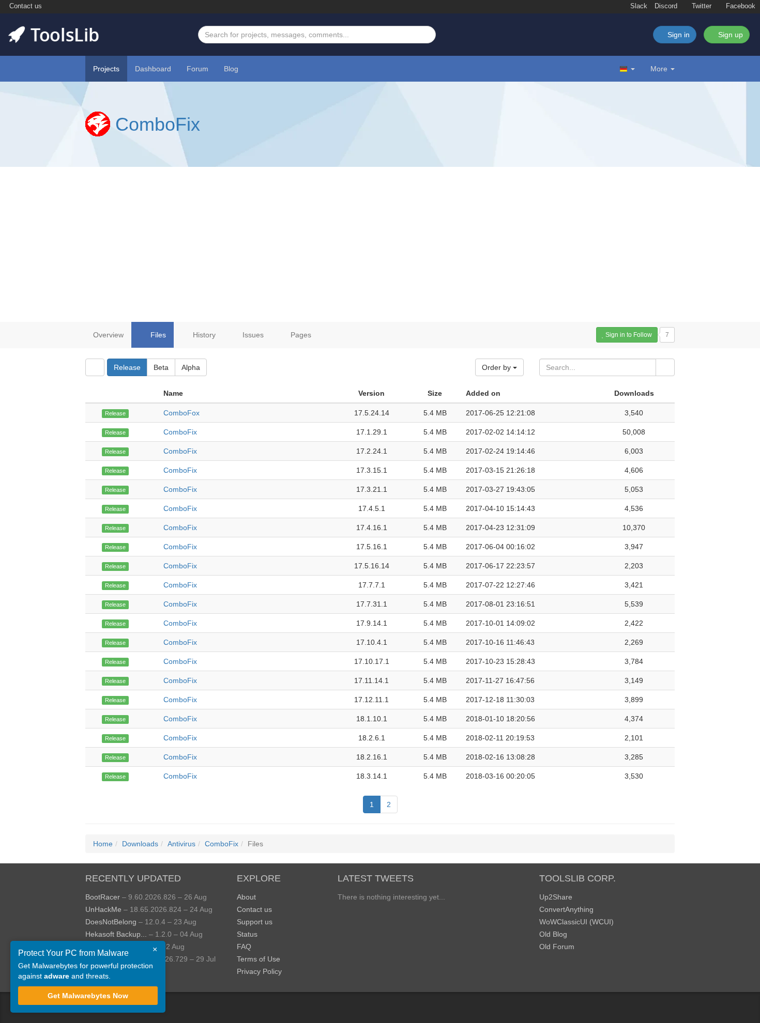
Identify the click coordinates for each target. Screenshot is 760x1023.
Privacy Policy (259, 971)
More (658, 69)
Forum (197, 69)
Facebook (739, 6)
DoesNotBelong (110, 922)
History (203, 335)
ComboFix (157, 124)
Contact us (24, 6)
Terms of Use (258, 959)
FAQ (244, 946)
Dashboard (153, 69)
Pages (299, 335)
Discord (666, 6)
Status (247, 934)
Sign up (729, 34)
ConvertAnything (566, 909)
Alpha (190, 367)
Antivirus (181, 844)
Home (103, 844)
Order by (497, 367)
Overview (108, 335)
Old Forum (556, 946)
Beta (161, 367)
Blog (231, 69)
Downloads (140, 844)
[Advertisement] (380, 244)
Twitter (700, 6)
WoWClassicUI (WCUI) (576, 922)
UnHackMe (103, 909)
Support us (254, 922)
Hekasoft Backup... (116, 934)
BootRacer (102, 897)
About (246, 897)
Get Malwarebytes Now (88, 995)
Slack (637, 6)
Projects (106, 69)
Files (157, 335)
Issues (252, 335)
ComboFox (181, 413)
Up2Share (555, 897)
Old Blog (553, 934)
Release (127, 367)
